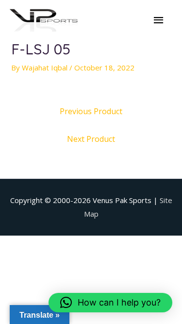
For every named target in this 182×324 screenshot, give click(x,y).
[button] (110, 302)
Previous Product (91, 111)
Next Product (91, 139)
